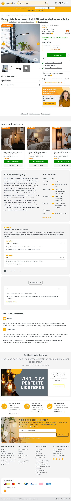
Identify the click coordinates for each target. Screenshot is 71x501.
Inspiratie (38, 451)
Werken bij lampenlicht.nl (7, 461)
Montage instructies (41, 455)
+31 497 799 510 (34, 342)
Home (2, 15)
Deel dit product (43, 22)
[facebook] (53, 459)
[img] (20, 43)
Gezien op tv (39, 453)
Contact (3, 465)
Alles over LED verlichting (42, 461)
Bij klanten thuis (34, 114)
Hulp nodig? (24, 114)
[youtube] (62, 459)
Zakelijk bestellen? (23, 463)
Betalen (20, 451)
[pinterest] (59, 459)
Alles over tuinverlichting (42, 459)
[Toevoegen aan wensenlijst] (68, 55)
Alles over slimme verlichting (43, 466)
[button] (35, 9)
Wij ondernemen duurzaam (8, 453)
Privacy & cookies (6, 457)
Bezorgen (20, 453)
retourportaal (31, 340)
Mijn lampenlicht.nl (23, 449)
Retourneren (21, 457)
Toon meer (47, 217)
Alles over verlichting (41, 457)
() (12, 22)
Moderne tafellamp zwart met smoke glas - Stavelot (13, 153)
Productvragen (45, 114)
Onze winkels (4, 451)
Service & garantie (23, 455)
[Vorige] (3, 43)
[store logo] (9, 3)
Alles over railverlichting (42, 465)
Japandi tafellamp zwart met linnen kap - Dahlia (38, 153)
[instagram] (56, 459)
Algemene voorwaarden (7, 455)
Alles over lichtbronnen (42, 463)
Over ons (3, 449)
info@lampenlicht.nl (21, 342)
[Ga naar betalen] (38, 43)
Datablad (67, 33)
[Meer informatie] (56, 8)
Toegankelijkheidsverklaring (8, 459)
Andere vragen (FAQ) (23, 461)
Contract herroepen (23, 459)
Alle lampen (39, 449)
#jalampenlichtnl (5, 463)
